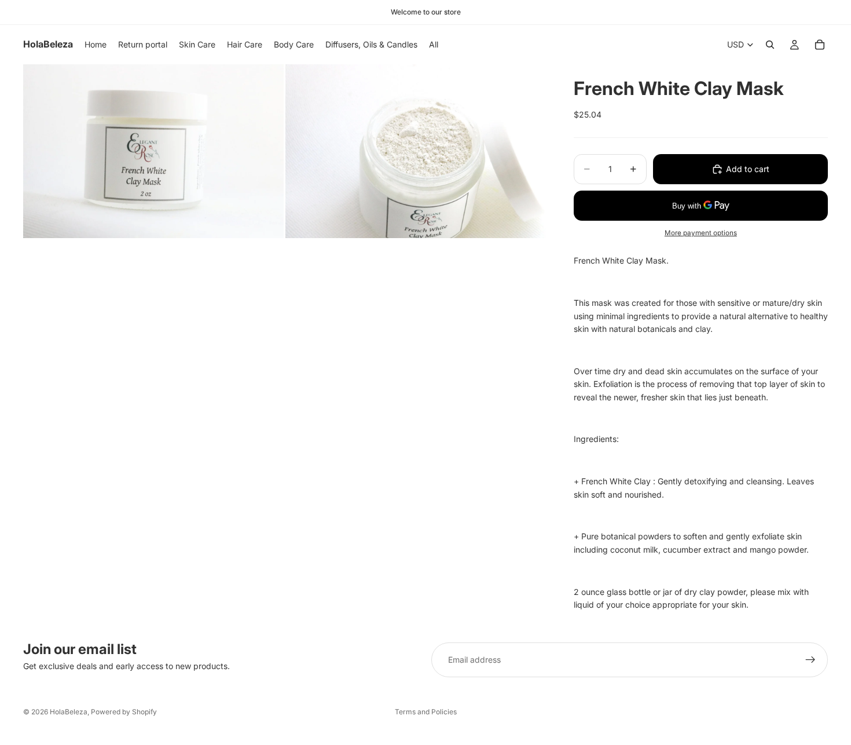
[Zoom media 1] (153, 151)
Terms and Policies (426, 711)
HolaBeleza (68, 711)
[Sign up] (810, 660)
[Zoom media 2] (415, 151)
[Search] (770, 44)
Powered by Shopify (124, 711)
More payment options (701, 233)
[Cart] (819, 44)
